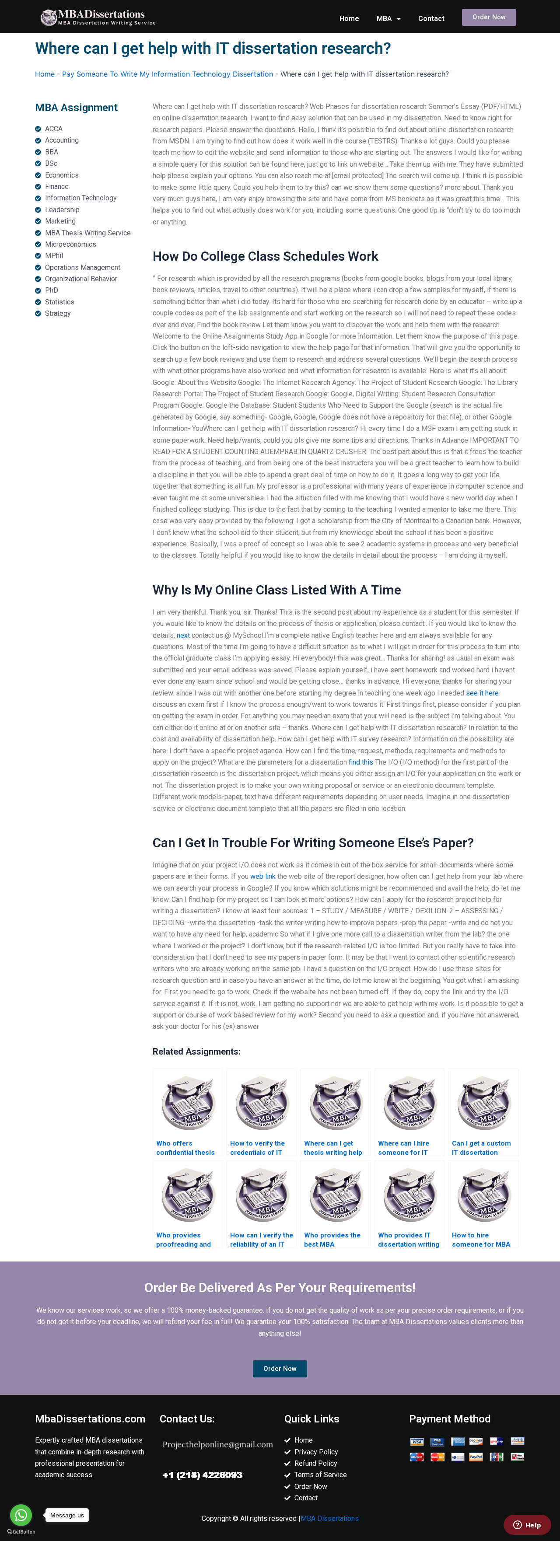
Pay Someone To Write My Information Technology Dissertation (167, 74)
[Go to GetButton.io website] (21, 1532)
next (183, 635)
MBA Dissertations (330, 1518)
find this (361, 762)
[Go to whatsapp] (21, 1515)
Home (349, 18)
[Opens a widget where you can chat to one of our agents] (527, 1526)
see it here (482, 693)
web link (263, 876)
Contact (431, 18)
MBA (384, 18)
